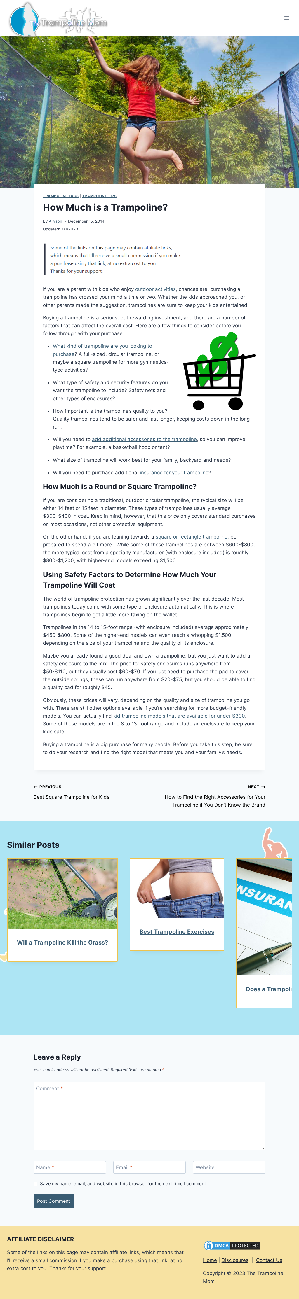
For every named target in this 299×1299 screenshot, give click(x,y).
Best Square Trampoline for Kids (71, 792)
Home (210, 1260)
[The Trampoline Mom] (60, 18)
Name (45, 1167)
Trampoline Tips (99, 196)
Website (205, 1167)
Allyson (55, 221)
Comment (49, 1088)
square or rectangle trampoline (191, 537)
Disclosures (235, 1260)
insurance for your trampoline (174, 472)
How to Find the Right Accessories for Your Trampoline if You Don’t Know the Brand (215, 796)
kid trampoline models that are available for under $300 (179, 716)
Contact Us (269, 1260)
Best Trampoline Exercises (177, 931)
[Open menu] (286, 17)
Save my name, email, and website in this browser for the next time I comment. (123, 1183)
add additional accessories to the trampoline (144, 439)
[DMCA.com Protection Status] (247, 1245)
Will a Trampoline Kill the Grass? (62, 942)
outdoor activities (155, 289)
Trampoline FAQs (61, 196)
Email (124, 1167)
